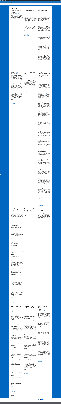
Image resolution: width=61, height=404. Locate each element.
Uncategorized (26, 34)
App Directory (28, 2)
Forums (32, 2)
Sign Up (49, 2)
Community (35, 2)
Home (18, 2)
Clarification (14, 72)
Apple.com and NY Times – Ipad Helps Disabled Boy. (29, 210)
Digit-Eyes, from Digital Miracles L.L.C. (30, 307)
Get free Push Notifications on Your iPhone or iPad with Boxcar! (44, 74)
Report (21, 2)
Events (39, 2)
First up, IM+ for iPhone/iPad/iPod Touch (42, 308)
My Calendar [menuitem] (4, 0)
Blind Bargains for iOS (30, 10)
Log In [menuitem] (2, 0)
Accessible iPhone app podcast (43, 209)
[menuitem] (0, 0)
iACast (24, 2)
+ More (12, 395)
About (42, 2)
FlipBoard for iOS (42, 10)
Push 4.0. (46, 93)
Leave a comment (27, 35)
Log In (45, 2)
